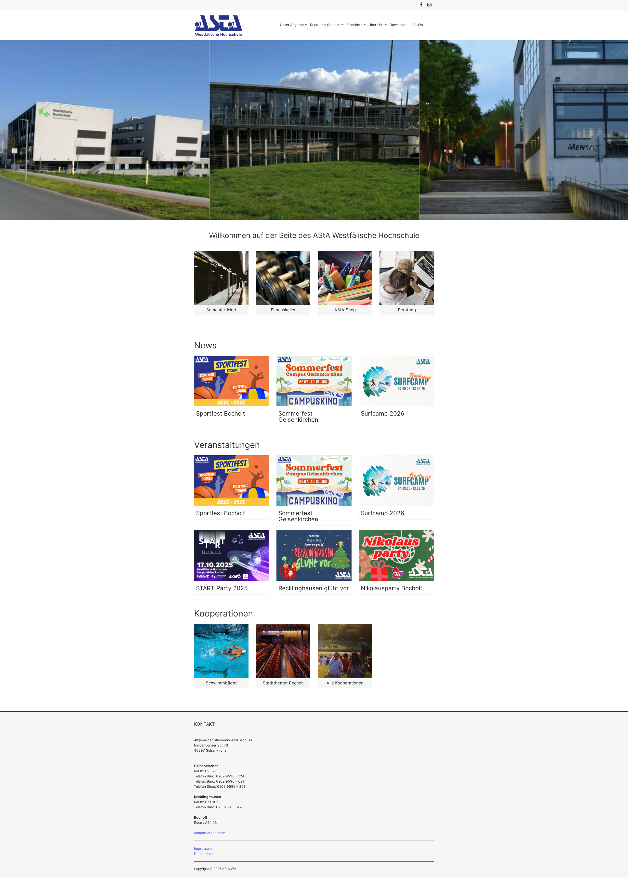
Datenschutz (204, 854)
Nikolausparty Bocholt (391, 588)
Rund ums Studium (325, 25)
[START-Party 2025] (231, 533)
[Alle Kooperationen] (345, 626)
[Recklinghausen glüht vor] (314, 533)
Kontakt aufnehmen (209, 833)
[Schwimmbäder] (221, 626)
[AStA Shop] (345, 253)
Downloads (398, 25)
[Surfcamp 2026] (396, 358)
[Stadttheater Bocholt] (283, 626)
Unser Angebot (292, 25)
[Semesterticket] (221, 253)
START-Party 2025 (222, 588)
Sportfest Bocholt (220, 413)
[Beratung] (406, 253)
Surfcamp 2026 (382, 413)
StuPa (418, 25)
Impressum (203, 848)
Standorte (354, 25)
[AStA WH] (314, 43)
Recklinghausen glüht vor (313, 588)
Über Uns (375, 25)
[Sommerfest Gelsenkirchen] (314, 358)
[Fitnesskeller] (283, 253)
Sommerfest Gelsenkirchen (298, 416)
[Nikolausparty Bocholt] (396, 533)
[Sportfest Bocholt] (231, 358)
